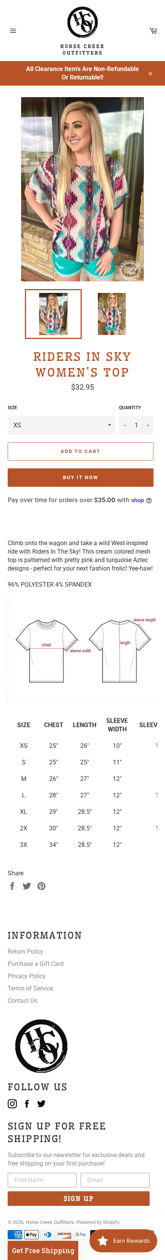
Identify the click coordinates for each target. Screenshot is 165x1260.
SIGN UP (79, 1198)
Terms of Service (30, 988)
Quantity (130, 407)
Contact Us (22, 1000)
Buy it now (80, 477)
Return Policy (25, 951)
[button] (43, 1250)
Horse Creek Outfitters (50, 1222)
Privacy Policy (27, 976)
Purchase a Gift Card (36, 963)
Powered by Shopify (97, 1222)
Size (12, 407)
